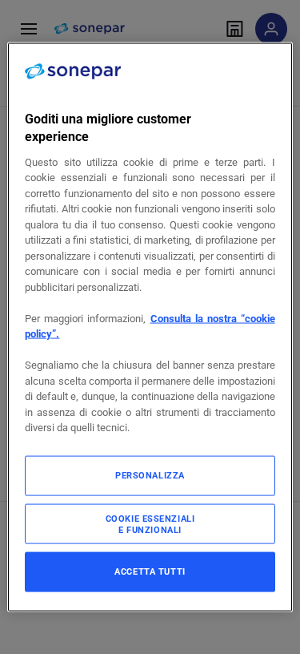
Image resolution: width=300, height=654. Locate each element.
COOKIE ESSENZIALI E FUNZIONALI (150, 523)
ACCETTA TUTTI (149, 570)
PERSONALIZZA (150, 474)
